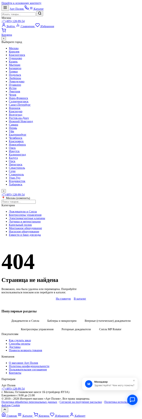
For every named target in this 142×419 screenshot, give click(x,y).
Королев (14, 51)
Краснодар (15, 111)
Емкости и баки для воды (25, 234)
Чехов (12, 94)
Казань (13, 61)
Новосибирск (17, 144)
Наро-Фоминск (18, 98)
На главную (63, 298)
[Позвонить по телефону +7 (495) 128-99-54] (27, 8)
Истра (12, 88)
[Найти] (39, 13)
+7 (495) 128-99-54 (13, 21)
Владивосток (17, 181)
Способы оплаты (19, 343)
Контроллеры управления (25, 214)
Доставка (15, 347)
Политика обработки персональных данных (29, 402)
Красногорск (17, 54)
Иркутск (14, 151)
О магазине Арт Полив (23, 362)
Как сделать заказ (20, 340)
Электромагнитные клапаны (27, 218)
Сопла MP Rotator (110, 329)
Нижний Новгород (21, 121)
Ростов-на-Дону (19, 118)
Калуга (13, 157)
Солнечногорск (18, 101)
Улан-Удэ (14, 177)
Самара (13, 124)
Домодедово (16, 81)
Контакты (15, 372)
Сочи (12, 171)
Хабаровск (15, 184)
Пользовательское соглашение (28, 369)
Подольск (15, 74)
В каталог (80, 298)
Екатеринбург (17, 134)
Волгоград (15, 114)
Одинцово (15, 58)
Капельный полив (20, 224)
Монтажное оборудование (25, 228)
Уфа (11, 131)
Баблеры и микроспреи (62, 320)
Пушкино (15, 84)
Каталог (38, 8)
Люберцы (15, 78)
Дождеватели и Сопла (23, 211)
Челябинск (15, 137)
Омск (12, 147)
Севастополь (17, 167)
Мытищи (14, 64)
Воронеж (14, 108)
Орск (12, 161)
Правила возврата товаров (25, 350)
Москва (6, 17)
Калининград (17, 154)
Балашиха (15, 68)
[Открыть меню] (5, 8)
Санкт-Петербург (20, 104)
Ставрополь (16, 174)
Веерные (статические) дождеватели (108, 320)
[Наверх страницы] (4, 409)
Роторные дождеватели (76, 329)
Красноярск (16, 141)
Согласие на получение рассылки (81, 402)
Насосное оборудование (24, 231)
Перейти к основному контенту (21, 3)
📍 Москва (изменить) (15, 198)
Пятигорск (15, 164)
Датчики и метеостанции (25, 221)
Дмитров (14, 91)
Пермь (13, 128)
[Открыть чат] (132, 400)
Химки (13, 71)
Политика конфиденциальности (29, 366)
